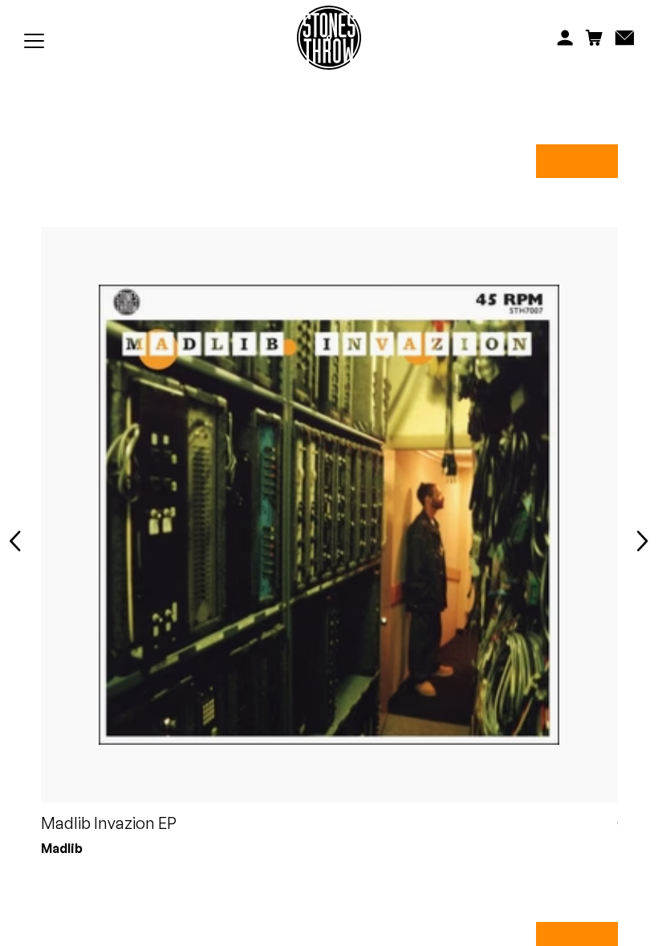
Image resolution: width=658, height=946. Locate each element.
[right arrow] (643, 542)
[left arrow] (15, 542)
